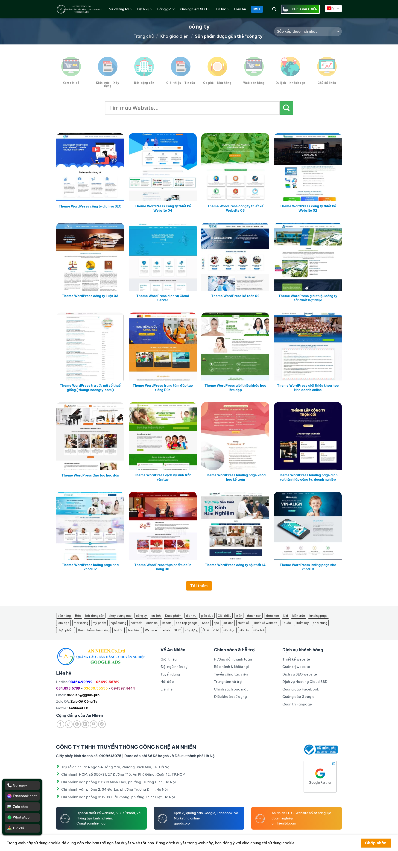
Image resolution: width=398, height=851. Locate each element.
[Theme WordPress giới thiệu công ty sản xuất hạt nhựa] (308, 257)
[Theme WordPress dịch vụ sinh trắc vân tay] (163, 436)
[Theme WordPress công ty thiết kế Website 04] (163, 167)
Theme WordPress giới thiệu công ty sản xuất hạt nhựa (307, 298)
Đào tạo (229, 630)
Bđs (78, 615)
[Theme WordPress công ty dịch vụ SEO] (90, 167)
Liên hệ (240, 9)
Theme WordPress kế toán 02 (235, 296)
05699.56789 (108, 682)
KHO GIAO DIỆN (305, 9)
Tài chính (134, 630)
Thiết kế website (265, 623)
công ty (141, 615)
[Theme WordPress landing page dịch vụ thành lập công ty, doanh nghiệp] (308, 436)
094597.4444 (123, 688)
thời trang (320, 623)
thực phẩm (65, 630)
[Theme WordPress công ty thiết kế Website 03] (235, 167)
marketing (81, 623)
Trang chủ (144, 36)
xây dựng (191, 630)
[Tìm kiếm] (274, 9)
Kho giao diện (174, 36)
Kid (285, 615)
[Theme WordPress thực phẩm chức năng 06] (163, 526)
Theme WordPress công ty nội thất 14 (235, 565)
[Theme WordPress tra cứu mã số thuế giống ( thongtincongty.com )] (90, 346)
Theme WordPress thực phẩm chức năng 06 (162, 567)
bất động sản (94, 615)
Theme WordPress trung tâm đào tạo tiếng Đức (163, 387)
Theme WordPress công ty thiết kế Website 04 (163, 208)
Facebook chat (25, 796)
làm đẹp (63, 623)
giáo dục (207, 615)
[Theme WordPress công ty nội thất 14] (235, 526)
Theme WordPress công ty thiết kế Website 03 (235, 208)
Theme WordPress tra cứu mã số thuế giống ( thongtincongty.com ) (90, 387)
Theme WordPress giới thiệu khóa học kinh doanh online (308, 387)
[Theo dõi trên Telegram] (102, 724)
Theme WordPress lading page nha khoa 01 (308, 567)
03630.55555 (96, 688)
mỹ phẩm (99, 623)
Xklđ (177, 630)
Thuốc (286, 623)
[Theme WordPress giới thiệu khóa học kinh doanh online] (308, 346)
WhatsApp (21, 817)
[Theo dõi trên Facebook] (60, 724)
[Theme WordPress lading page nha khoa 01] (308, 526)
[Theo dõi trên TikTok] (69, 724)
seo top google (187, 623)
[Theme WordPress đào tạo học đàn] (90, 436)
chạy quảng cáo (120, 615)
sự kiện (228, 623)
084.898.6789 (68, 688)
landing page (318, 615)
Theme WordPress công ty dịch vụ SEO (90, 206)
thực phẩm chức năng (93, 630)
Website (151, 630)
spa (216, 623)
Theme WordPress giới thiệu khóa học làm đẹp (235, 387)
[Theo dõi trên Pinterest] (77, 724)
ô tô (216, 630)
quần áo (152, 623)
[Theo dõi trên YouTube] (93, 724)
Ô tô (205, 630)
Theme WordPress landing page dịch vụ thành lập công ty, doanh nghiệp (308, 477)
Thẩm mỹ (302, 623)
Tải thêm (199, 585)
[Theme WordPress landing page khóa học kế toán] (235, 436)
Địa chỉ (18, 828)
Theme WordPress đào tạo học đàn (90, 475)
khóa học (272, 615)
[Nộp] (286, 108)
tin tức (118, 630)
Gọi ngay (20, 785)
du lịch (156, 615)
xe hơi (165, 630)
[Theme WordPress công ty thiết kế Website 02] (308, 167)
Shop (205, 623)
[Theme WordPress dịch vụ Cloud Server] (163, 257)
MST (256, 9)
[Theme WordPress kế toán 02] (235, 257)
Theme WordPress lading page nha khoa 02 (90, 567)
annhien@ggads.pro (83, 695)
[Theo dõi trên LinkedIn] (85, 724)
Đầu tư (244, 630)
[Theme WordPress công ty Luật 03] (90, 257)
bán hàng (64, 615)
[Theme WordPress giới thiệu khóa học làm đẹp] (235, 346)
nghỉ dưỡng (118, 623)
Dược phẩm (173, 615)
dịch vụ (191, 615)
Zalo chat (20, 807)
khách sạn (253, 615)
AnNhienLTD (78, 708)
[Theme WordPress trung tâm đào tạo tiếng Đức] (163, 346)
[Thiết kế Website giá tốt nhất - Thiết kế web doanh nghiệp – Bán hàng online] (79, 9)
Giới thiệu (224, 615)
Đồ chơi (258, 630)
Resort (167, 623)
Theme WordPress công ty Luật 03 (90, 296)
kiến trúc (298, 615)
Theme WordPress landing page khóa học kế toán (235, 477)
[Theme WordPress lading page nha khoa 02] (90, 526)
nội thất (136, 623)
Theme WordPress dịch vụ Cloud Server (162, 298)
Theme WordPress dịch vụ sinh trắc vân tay (163, 477)
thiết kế (243, 623)
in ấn (239, 615)
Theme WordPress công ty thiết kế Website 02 (308, 208)
